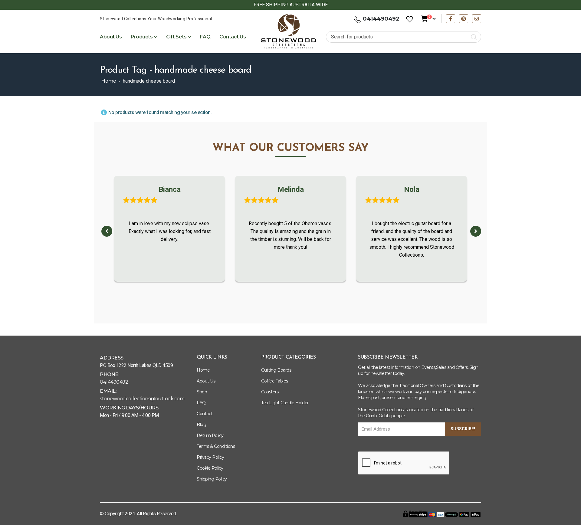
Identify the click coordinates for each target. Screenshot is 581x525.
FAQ (205, 37)
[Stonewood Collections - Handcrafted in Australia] (288, 31)
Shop (202, 392)
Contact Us (232, 37)
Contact (205, 413)
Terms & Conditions (216, 446)
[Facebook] (450, 18)
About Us (111, 37)
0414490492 (381, 18)
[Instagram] (476, 18)
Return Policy (210, 435)
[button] (106, 231)
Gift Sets (176, 37)
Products (142, 37)
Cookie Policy (210, 468)
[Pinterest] (463, 18)
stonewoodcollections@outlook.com (142, 399)
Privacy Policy (210, 457)
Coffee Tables (274, 381)
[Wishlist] (409, 18)
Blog (201, 424)
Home (108, 81)
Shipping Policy (212, 479)
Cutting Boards (276, 370)
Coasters (269, 392)
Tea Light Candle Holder (285, 402)
